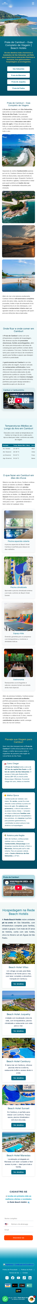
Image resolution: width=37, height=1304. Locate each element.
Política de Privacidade (10, 1269)
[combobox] (6, 1224)
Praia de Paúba (18, 88)
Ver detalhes (18, 984)
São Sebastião (18, 69)
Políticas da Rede (26, 1269)
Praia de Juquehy (19, 82)
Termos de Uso (14, 1273)
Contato (25, 1273)
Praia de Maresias (18, 75)
